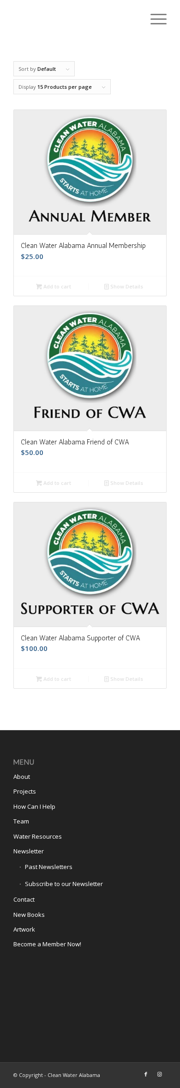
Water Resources (37, 836)
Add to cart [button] (56, 286)
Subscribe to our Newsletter (64, 884)
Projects (24, 791)
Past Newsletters (48, 867)
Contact (24, 899)
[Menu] (154, 18)
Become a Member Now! (47, 944)
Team (21, 821)
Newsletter (28, 851)
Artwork (24, 929)
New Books (29, 914)
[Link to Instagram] (160, 1074)
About (21, 776)
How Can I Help (34, 806)
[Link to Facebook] (146, 1074)
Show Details (126, 286)
